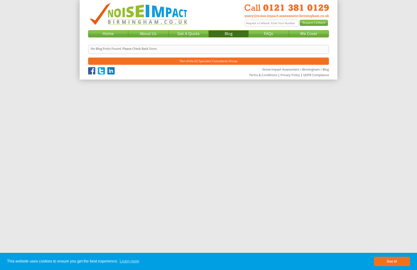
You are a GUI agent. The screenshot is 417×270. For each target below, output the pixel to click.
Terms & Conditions (263, 75)
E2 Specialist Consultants (211, 61)
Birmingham (311, 69)
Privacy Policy (290, 75)
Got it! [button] (392, 261)
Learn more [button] (129, 261)
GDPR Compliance (316, 75)
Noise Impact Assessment (280, 69)
